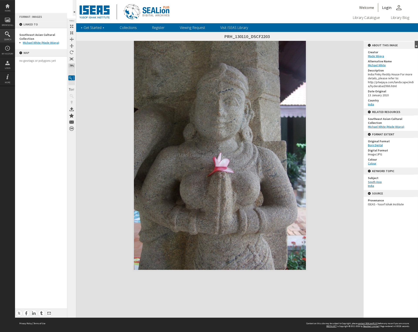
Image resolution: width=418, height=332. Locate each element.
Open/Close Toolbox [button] (74, 8)
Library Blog (400, 17)
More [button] (7, 82)
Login (7, 68)
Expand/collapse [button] (416, 44)
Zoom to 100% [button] (71, 59)
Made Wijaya (376, 56)
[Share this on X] (19, 310)
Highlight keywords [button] (71, 102)
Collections (128, 27)
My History (7, 53)
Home (7, 10)
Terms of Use (39, 323)
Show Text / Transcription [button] (71, 89)
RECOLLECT (331, 326)
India (371, 104)
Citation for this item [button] (71, 128)
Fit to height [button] (71, 46)
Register (158, 27)
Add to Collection (71, 115)
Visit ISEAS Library (234, 27)
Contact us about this (71, 122)
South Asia (375, 182)
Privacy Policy (25, 323)
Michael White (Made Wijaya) (41, 43)
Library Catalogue (366, 17)
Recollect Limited (371, 326)
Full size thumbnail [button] (71, 26)
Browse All (7, 25)
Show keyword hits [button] (71, 96)
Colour (372, 163)
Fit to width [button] (71, 39)
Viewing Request (192, 27)
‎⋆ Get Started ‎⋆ (92, 27)
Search (7, 39)
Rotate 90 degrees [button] (71, 52)
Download (71, 109)
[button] (71, 77)
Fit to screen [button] (71, 33)
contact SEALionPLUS (368, 323)
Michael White (377, 65)
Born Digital (375, 145)
